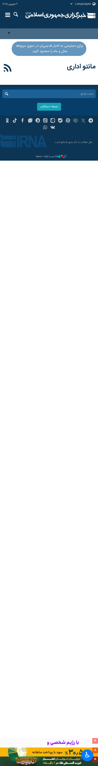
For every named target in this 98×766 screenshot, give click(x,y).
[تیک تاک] (15, 121)
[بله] (60, 121)
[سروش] (37, 121)
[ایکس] (83, 121)
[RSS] (7, 69)
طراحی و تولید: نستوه (47, 156)
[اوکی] (7, 121)
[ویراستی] (30, 121)
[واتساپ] (45, 128)
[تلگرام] (91, 121)
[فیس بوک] (22, 121)
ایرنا (55, 15)
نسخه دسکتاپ (49, 106)
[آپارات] (68, 121)
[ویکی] (53, 128)
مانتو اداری (81, 66)
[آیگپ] (53, 121)
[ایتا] (45, 121)
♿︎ (87, 755)
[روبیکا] (75, 121)
